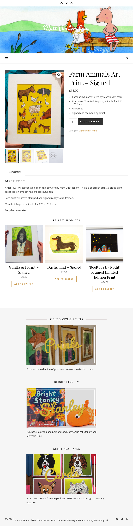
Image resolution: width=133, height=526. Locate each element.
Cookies (62, 520)
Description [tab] (15, 171)
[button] (59, 75)
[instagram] (71, 3)
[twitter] (67, 3)
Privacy (18, 520)
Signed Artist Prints (88, 130)
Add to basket (90, 121)
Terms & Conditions (47, 520)
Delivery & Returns (76, 520)
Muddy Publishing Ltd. (97, 520)
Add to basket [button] (23, 284)
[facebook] (61, 3)
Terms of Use (29, 520)
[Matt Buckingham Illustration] (66, 30)
